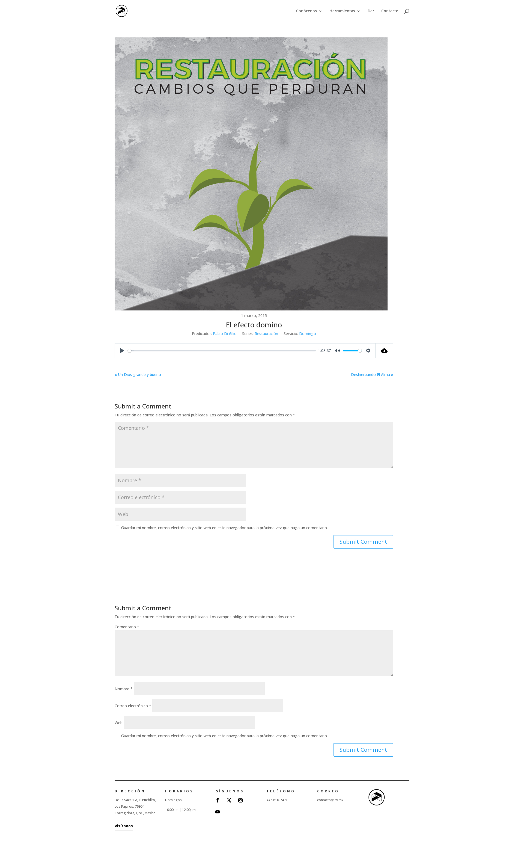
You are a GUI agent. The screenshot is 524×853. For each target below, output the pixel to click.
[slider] (222, 350)
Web (119, 722)
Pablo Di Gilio (225, 333)
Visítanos (124, 825)
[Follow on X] (229, 800)
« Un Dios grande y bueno (138, 374)
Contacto (389, 11)
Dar (371, 11)
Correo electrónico (133, 705)
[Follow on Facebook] (217, 800)
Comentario (127, 626)
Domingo (307, 333)
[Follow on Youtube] (217, 811)
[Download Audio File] (384, 350)
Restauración (266, 333)
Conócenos (306, 11)
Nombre (124, 688)
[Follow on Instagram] (240, 800)
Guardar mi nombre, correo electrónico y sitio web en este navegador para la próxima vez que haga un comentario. (224, 527)
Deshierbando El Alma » (372, 374)
